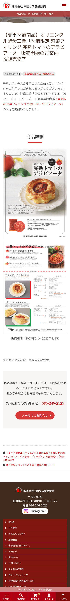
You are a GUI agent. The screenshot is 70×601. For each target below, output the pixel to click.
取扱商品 (12, 539)
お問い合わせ (14, 563)
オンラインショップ (18, 574)
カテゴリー (7, 599)
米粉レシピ (13, 557)
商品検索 (21, 599)
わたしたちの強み (17, 533)
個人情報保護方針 (17, 586)
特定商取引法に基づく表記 (21, 580)
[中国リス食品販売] (24, 5)
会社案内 (12, 527)
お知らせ (12, 551)
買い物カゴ (35, 596)
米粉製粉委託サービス (19, 545)
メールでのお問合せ (35, 415)
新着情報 (29, 73)
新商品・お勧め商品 (44, 73)
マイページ (49, 599)
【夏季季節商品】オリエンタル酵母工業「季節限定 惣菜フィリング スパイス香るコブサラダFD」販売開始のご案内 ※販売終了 (35, 456)
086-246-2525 (53, 403)
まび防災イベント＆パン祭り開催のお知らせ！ (30, 465)
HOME (11, 522)
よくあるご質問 (16, 568)
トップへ (63, 599)
